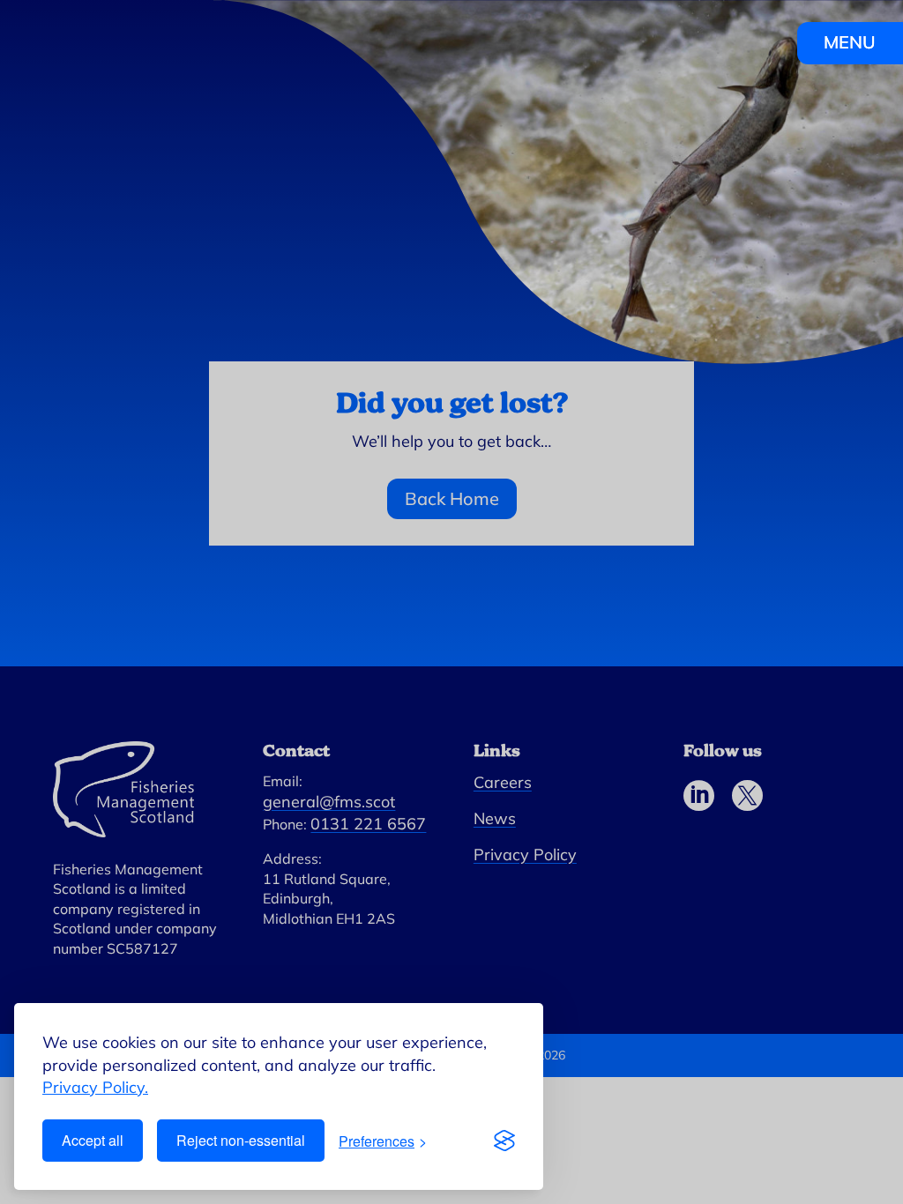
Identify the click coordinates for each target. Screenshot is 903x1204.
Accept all (92, 1140)
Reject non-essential (240, 1140)
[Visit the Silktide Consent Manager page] (504, 1140)
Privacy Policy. (95, 1087)
